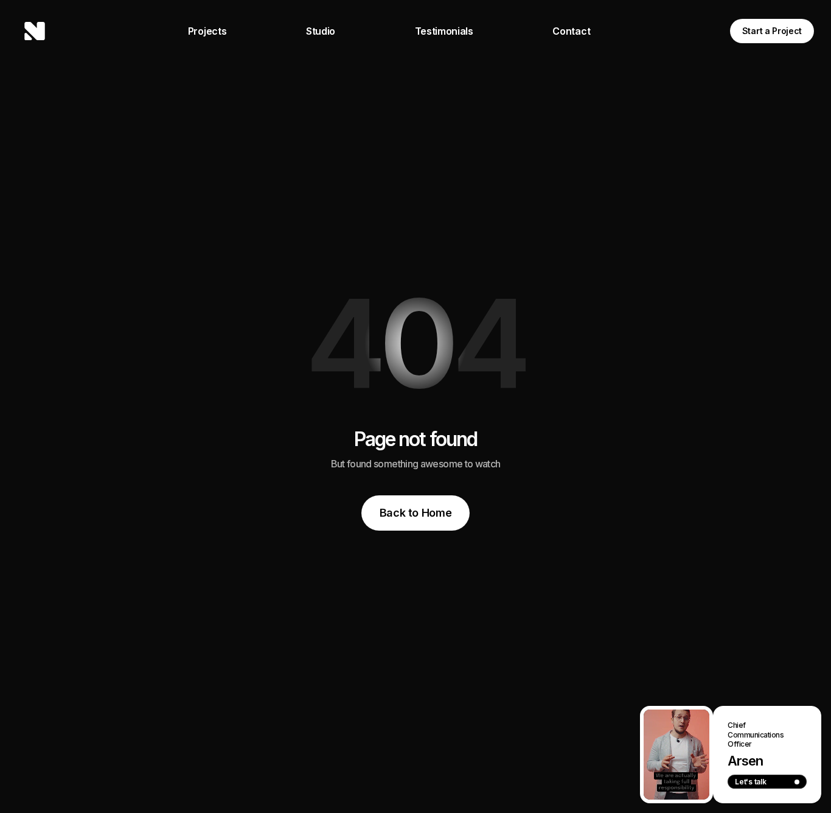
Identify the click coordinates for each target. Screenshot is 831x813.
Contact (571, 31)
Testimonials (444, 31)
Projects (207, 31)
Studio (320, 31)
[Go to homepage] (34, 31)
